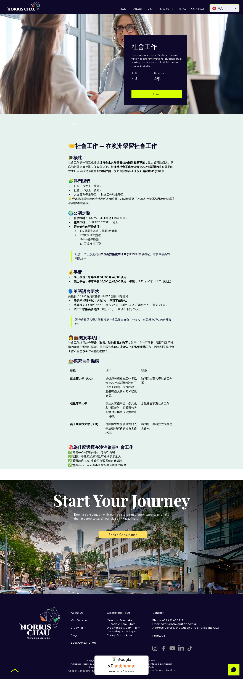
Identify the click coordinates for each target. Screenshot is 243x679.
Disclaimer (170, 670)
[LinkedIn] (181, 648)
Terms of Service (154, 670)
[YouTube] (172, 648)
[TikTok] (189, 648)
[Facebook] (163, 648)
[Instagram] (154, 648)
